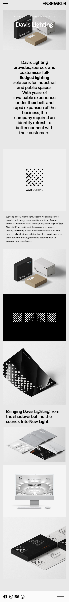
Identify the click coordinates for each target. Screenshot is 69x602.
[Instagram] (11, 597)
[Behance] (17, 597)
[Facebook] (5, 597)
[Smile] (22, 597)
